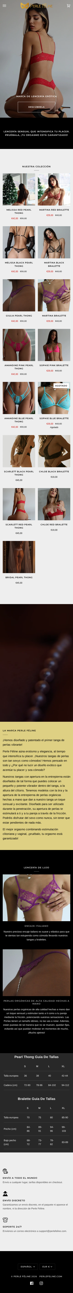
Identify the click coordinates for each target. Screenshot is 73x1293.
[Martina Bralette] (54, 295)
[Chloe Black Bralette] (54, 451)
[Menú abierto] (8, 5)
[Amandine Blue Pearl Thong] (19, 398)
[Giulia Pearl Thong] (19, 295)
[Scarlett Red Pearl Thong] (19, 504)
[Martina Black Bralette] (54, 242)
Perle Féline (22, 1276)
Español (27, 1266)
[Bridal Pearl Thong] (19, 557)
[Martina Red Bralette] (54, 189)
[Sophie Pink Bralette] (54, 345)
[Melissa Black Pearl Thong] (19, 242)
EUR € (46, 1266)
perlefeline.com (50, 1276)
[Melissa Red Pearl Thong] (19, 189)
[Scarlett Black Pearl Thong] (19, 451)
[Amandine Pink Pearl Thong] (19, 345)
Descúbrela (36, 107)
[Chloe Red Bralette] (54, 504)
